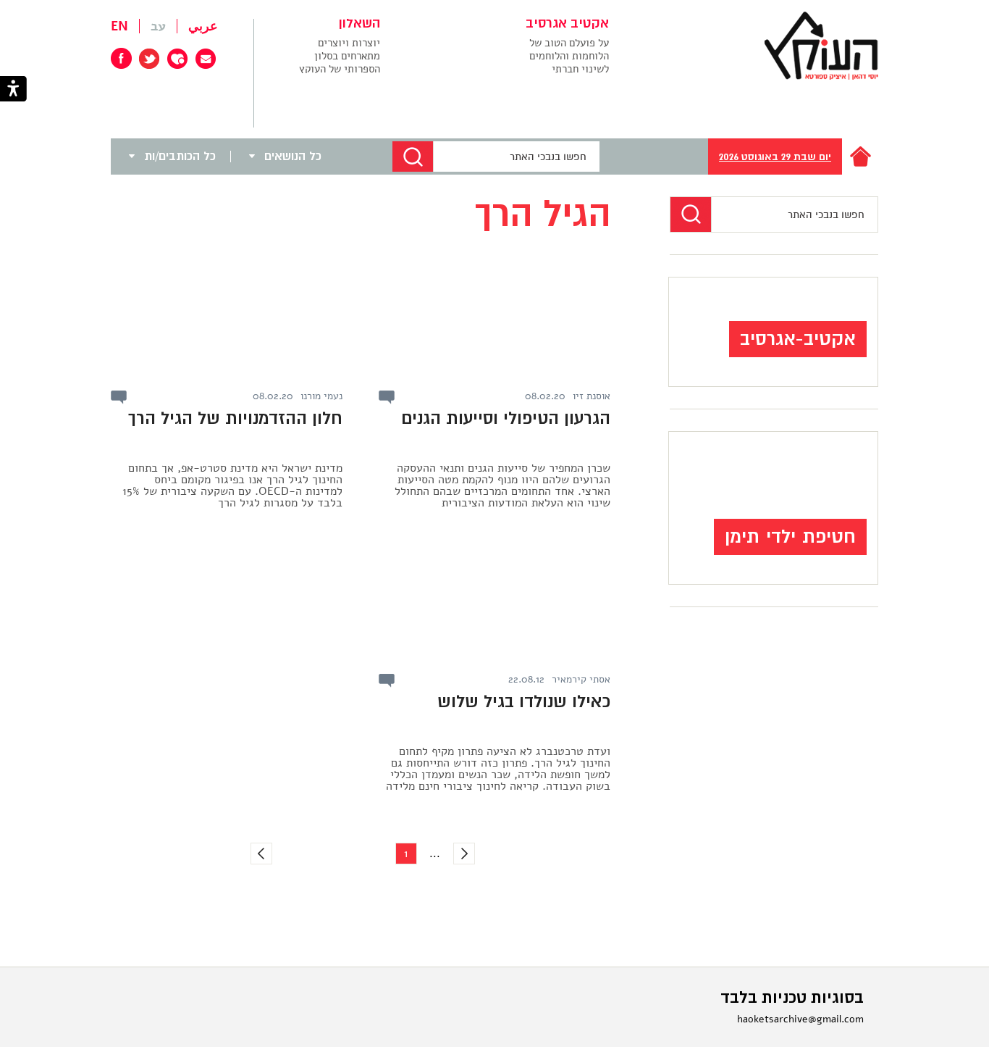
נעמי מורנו (321, 396)
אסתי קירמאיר (581, 679)
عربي (203, 26)
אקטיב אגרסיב (567, 24)
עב (158, 26)
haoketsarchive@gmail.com (800, 1019)
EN (119, 26)
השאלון (359, 24)
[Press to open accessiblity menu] (13, 90)
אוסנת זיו (591, 396)
